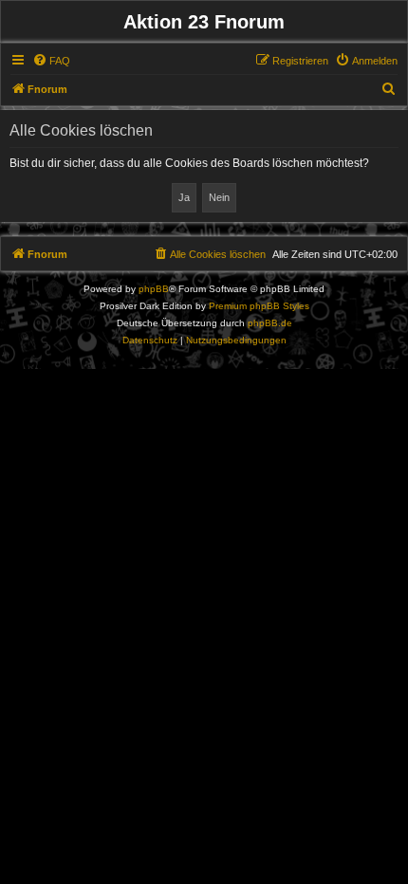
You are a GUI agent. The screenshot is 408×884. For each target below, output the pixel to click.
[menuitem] (51, 60)
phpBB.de (270, 323)
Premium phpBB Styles (259, 306)
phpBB (154, 289)
